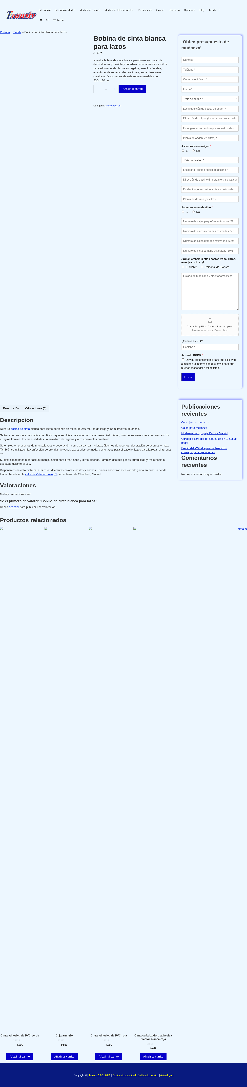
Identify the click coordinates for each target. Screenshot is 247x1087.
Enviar (188, 377)
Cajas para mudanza (194, 427)
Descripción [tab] (11, 408)
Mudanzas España (90, 10)
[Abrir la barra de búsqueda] (47, 20)
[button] (58, 20)
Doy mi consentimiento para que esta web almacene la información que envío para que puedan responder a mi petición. (208, 363)
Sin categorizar (113, 105)
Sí (187, 150)
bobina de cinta (20, 428)
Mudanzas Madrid (65, 10)
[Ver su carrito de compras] (40, 20)
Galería (160, 10)
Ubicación (174, 10)
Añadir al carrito (133, 88)
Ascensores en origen (196, 146)
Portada (5, 32)
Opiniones (189, 10)
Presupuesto (145, 10)
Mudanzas (45, 10)
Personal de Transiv (217, 267)
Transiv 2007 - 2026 (100, 1075)
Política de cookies (148, 1075)
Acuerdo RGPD (192, 355)
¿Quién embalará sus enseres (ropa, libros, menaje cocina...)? (208, 261)
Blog (201, 10)
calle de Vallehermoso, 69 (41, 474)
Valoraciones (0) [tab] (35, 408)
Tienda (212, 10)
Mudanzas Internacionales (119, 10)
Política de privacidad (124, 1075)
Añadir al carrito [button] (20, 1056)
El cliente (191, 267)
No (198, 150)
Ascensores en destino (197, 207)
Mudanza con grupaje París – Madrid (204, 433)
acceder (14, 507)
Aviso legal (166, 1075)
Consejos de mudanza (195, 422)
